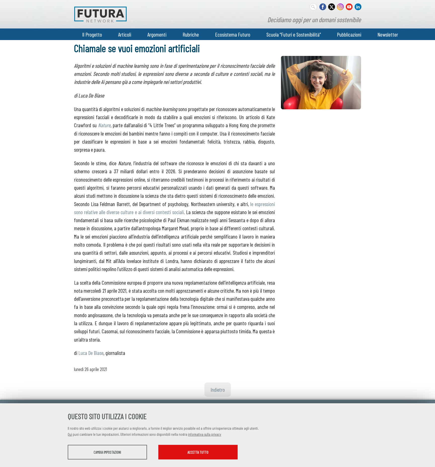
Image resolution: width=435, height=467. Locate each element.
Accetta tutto (198, 452)
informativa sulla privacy (204, 434)
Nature (104, 125)
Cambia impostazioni (107, 452)
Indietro (217, 389)
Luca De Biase (90, 352)
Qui (70, 434)
